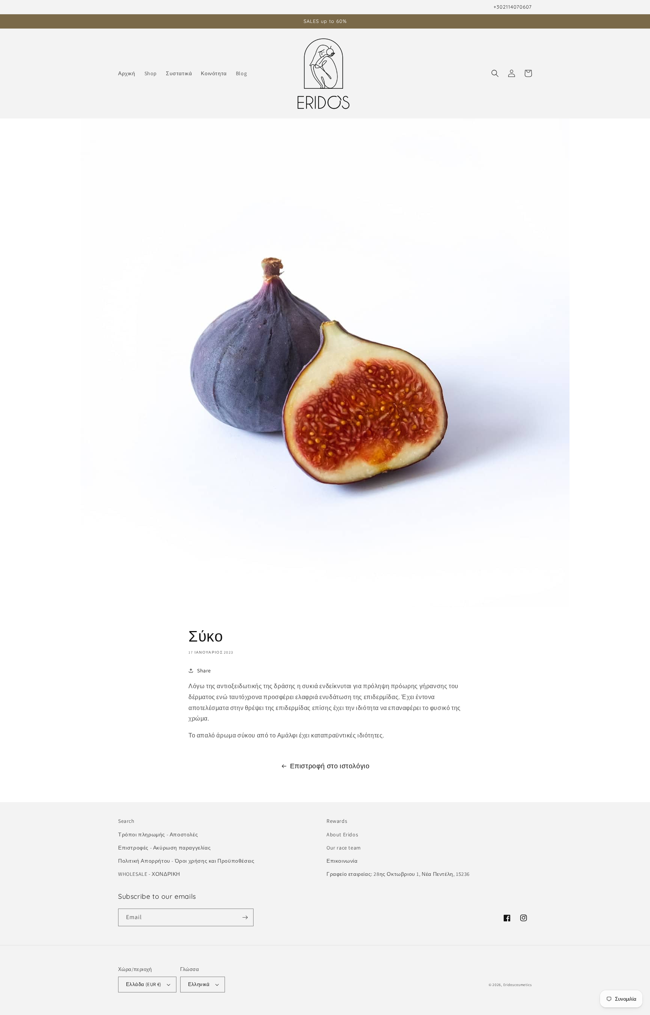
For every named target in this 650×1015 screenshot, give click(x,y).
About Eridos (342, 834)
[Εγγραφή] (245, 917)
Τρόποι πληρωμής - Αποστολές (158, 834)
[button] (495, 73)
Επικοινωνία (342, 860)
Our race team (344, 847)
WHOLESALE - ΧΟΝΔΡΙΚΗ (149, 874)
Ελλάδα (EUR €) (143, 984)
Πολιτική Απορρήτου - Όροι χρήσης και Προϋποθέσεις (186, 860)
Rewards (337, 821)
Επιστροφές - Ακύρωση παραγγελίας (164, 847)
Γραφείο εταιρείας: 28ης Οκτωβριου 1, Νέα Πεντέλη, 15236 (398, 874)
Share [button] (204, 670)
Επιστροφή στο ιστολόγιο (330, 766)
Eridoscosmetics (517, 984)
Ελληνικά (199, 984)
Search (126, 821)
